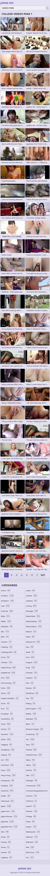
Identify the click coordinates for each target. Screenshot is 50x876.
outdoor (31, 678)
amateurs (7, 601)
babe (5, 616)
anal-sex (7, 611)
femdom (7, 734)
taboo (30, 760)
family (5, 729)
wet (30, 847)
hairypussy (7, 780)
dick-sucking (8, 683)
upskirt (31, 806)
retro (30, 724)
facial (5, 724)
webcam (32, 837)
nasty (30, 637)
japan (6, 806)
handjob (7, 785)
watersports (33, 832)
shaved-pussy (34, 755)
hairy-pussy (8, 775)
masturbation (33, 626)
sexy (30, 744)
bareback (6, 626)
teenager (31, 780)
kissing (6, 842)
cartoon (6, 642)
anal (5, 606)
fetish (5, 739)
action (5, 590)
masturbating (33, 621)
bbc (5, 631)
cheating (6, 647)
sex (30, 739)
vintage (31, 816)
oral (30, 657)
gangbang (7, 749)
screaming (32, 734)
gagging (6, 744)
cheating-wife (8, 652)
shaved (31, 749)
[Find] (47, 8)
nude (30, 652)
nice (29, 647)
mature (31, 631)
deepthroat (8, 672)
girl (5, 760)
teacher (31, 770)
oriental (31, 672)
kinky (5, 837)
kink (4, 832)
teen (30, 775)
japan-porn (8, 811)
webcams (32, 842)
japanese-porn (9, 826)
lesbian (31, 595)
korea (5, 847)
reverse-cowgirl (34, 729)
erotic (5, 703)
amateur (7, 595)
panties (31, 688)
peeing (30, 703)
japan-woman (9, 816)
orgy (30, 667)
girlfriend (7, 765)
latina (30, 590)
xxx (29, 857)
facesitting (7, 719)
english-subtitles (9, 698)
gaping (6, 755)
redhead (31, 719)
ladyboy (6, 857)
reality (31, 714)
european (7, 714)
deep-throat (8, 667)
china (5, 657)
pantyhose (32, 693)
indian (5, 796)
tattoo (31, 765)
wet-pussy (32, 852)
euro (5, 708)
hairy (5, 770)
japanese (7, 821)
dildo (5, 688)
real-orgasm (33, 708)
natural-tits (33, 642)
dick (5, 678)
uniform (31, 796)
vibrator (31, 811)
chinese (6, 662)
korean (6, 852)
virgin (30, 821)
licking (31, 606)
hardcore (7, 791)
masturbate (33, 616)
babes (6, 621)
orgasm (31, 662)
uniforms (31, 801)
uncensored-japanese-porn (37, 791)
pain (29, 683)
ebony (5, 693)
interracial (7, 801)
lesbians (31, 601)
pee (29, 698)
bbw (4, 637)
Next (43, 575)
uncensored (33, 785)
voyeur (31, 826)
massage (32, 611)
